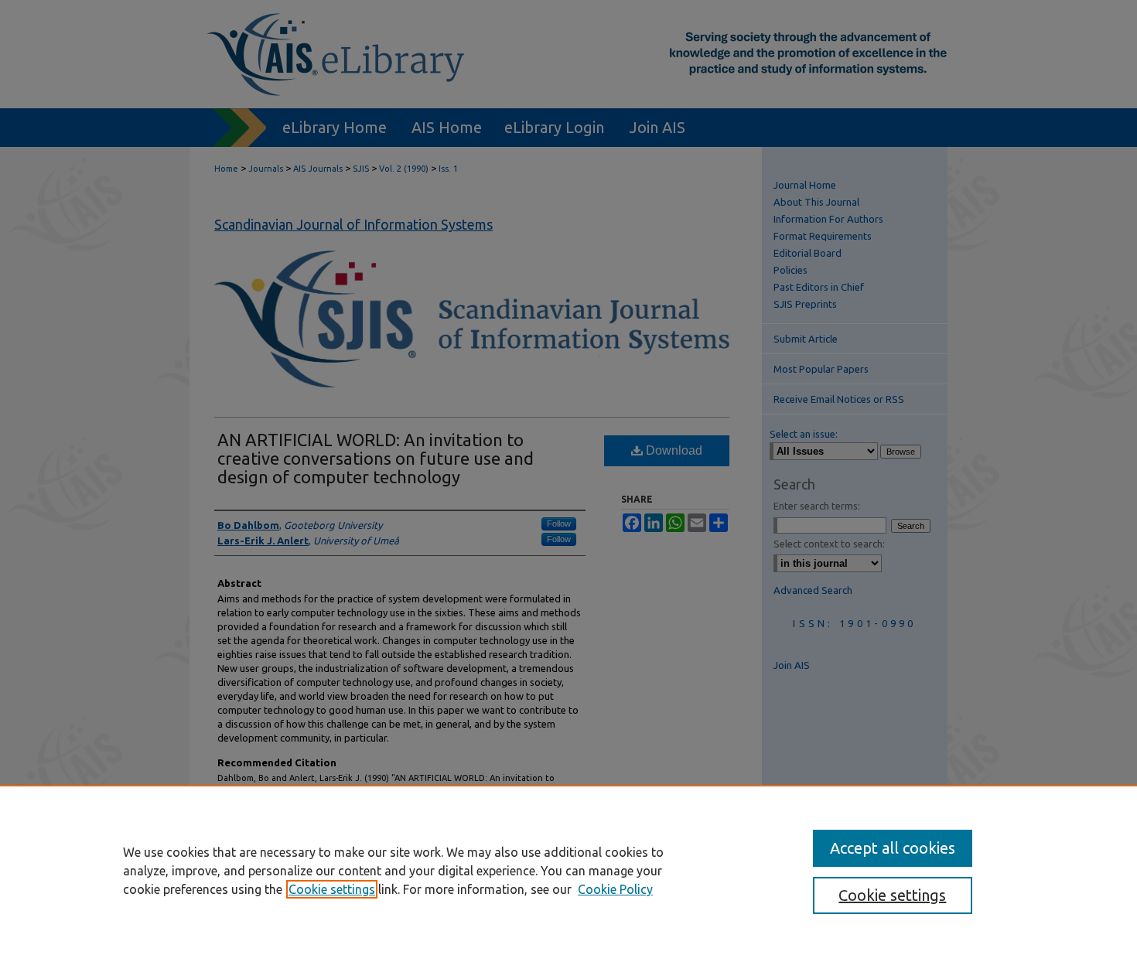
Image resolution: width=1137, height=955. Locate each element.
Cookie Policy (615, 889)
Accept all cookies (892, 848)
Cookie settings (332, 889)
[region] (568, 870)
